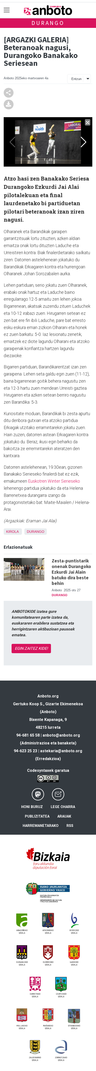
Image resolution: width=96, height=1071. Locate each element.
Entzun (76, 79)
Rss (69, 826)
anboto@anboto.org (61, 735)
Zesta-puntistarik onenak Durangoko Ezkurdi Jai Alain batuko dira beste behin (71, 572)
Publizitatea (37, 816)
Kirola (12, 532)
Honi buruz (32, 807)
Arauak (64, 816)
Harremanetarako (41, 826)
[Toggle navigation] (6, 10)
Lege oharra (63, 807)
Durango (48, 23)
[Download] (9, 104)
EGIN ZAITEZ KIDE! (31, 648)
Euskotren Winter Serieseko (53, 481)
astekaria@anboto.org (61, 751)
